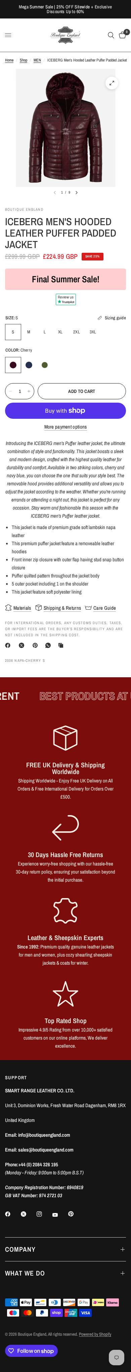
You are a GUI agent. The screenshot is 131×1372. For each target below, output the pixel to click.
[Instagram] (44, 1214)
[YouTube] (59, 1214)
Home (9, 60)
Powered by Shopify (95, 1334)
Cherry (13, 365)
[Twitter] (28, 1214)
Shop (23, 60)
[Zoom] (111, 83)
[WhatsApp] (49, 645)
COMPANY (20, 1249)
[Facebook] (9, 645)
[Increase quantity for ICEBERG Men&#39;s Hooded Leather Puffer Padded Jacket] (29, 391)
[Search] (111, 35)
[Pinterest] (37, 645)
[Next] (76, 192)
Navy (29, 365)
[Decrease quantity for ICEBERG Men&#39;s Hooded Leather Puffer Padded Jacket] (10, 391)
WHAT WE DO (25, 1273)
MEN (37, 60)
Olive (45, 365)
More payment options (65, 427)
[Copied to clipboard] (62, 645)
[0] (121, 35)
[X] (23, 645)
